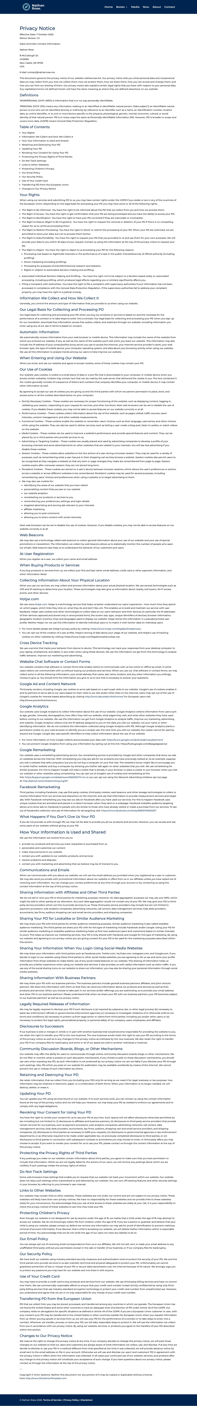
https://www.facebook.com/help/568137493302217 (128, 810)
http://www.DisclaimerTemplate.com (46, 1378)
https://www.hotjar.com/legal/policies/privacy (115, 628)
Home (109, 7)
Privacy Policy (71, 1400)
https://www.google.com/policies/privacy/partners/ (135, 739)
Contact (169, 7)
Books (120, 7)
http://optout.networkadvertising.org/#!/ (45, 781)
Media (135, 7)
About (157, 7)
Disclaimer (87, 1400)
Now (146, 7)
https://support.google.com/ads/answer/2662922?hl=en (55, 777)
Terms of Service (52, 1400)
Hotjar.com (41, 604)
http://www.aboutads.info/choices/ (104, 696)
